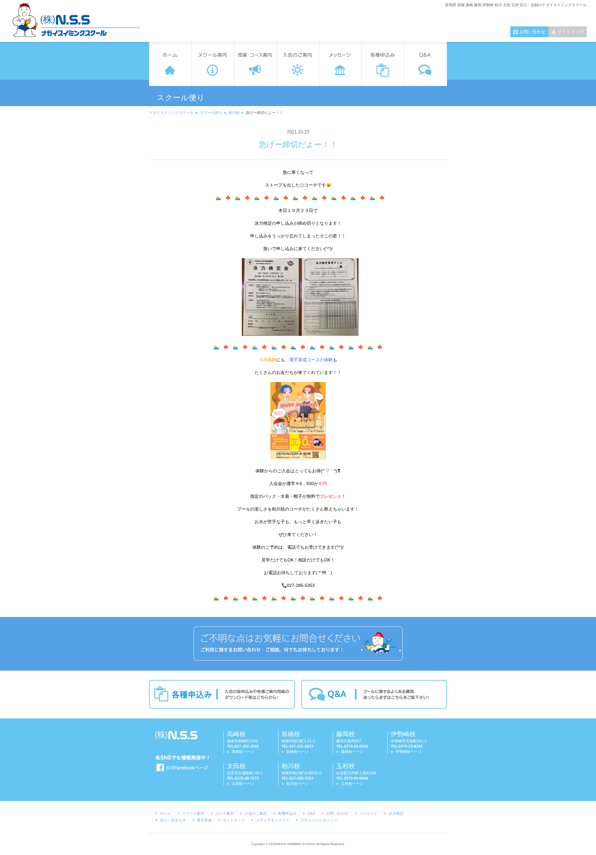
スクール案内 (193, 813)
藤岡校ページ (352, 751)
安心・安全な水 (173, 820)
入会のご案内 (256, 813)
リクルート (368, 813)
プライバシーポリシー (318, 820)
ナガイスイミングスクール (171, 112)
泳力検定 (396, 813)
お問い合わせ (532, 31)
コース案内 (224, 813)
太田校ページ (243, 783)
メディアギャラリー (272, 820)
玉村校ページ (352, 783)
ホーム (165, 813)
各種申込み (287, 813)
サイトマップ (571, 31)
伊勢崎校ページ (408, 751)
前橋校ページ (297, 751)
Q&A (311, 813)
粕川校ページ (297, 783)
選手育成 (204, 820)
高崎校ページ (243, 751)
